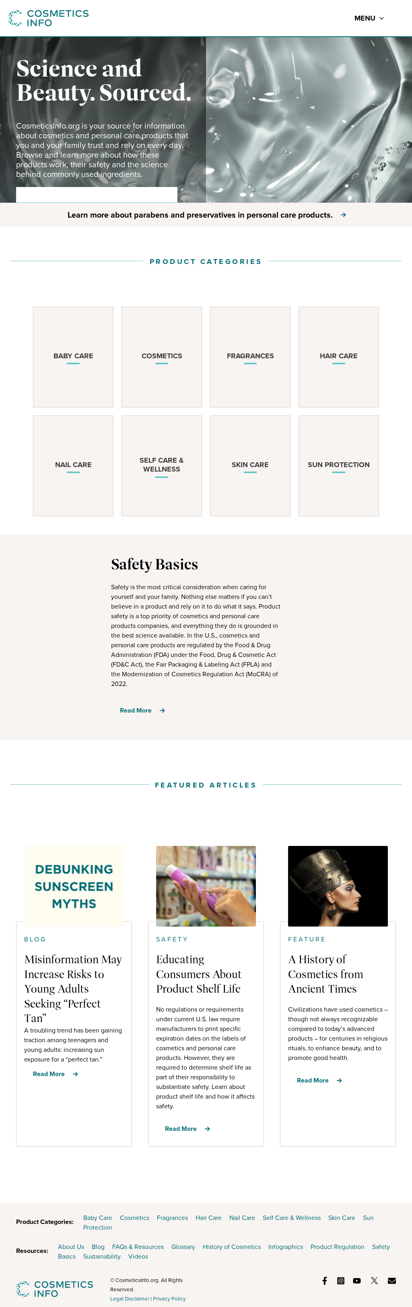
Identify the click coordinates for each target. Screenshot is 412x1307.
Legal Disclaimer (129, 1299)
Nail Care (242, 1217)
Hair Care (209, 1217)
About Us (71, 1246)
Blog (98, 1246)
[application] (379, 18)
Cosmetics (134, 1217)
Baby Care (97, 1217)
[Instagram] (341, 1281)
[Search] (165, 194)
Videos (138, 1256)
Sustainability (102, 1256)
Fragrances (172, 1217)
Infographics (285, 1246)
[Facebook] (325, 1281)
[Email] (392, 1281)
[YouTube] (357, 1281)
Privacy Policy (169, 1299)
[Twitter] (374, 1280)
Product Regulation (338, 1246)
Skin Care (341, 1217)
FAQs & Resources (138, 1246)
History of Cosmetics (232, 1246)
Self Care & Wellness (292, 1217)
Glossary (183, 1246)
